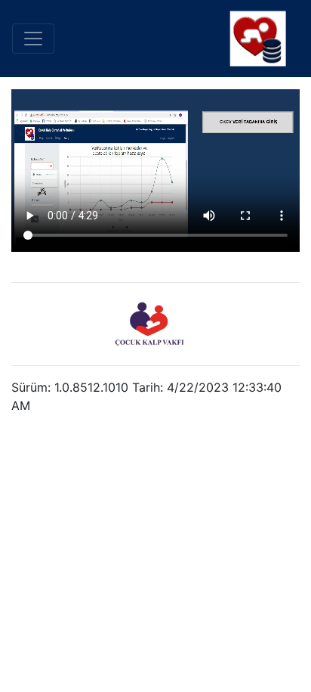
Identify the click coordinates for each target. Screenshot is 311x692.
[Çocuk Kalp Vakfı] (149, 324)
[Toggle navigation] (33, 38)
